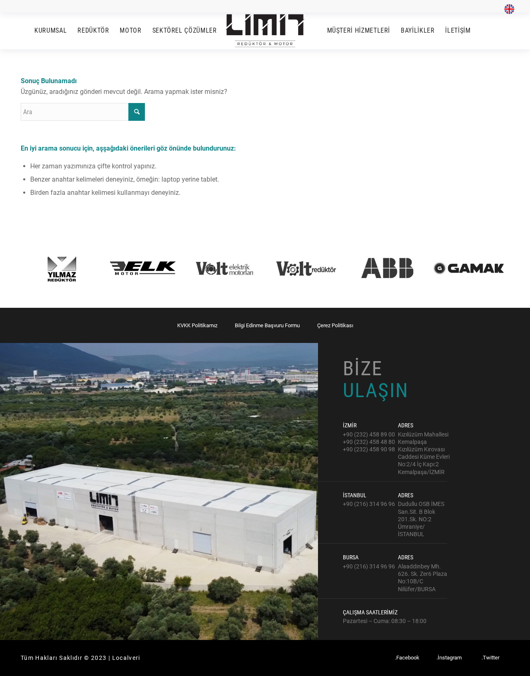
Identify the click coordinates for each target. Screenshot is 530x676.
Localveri (126, 657)
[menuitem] (507, 9)
